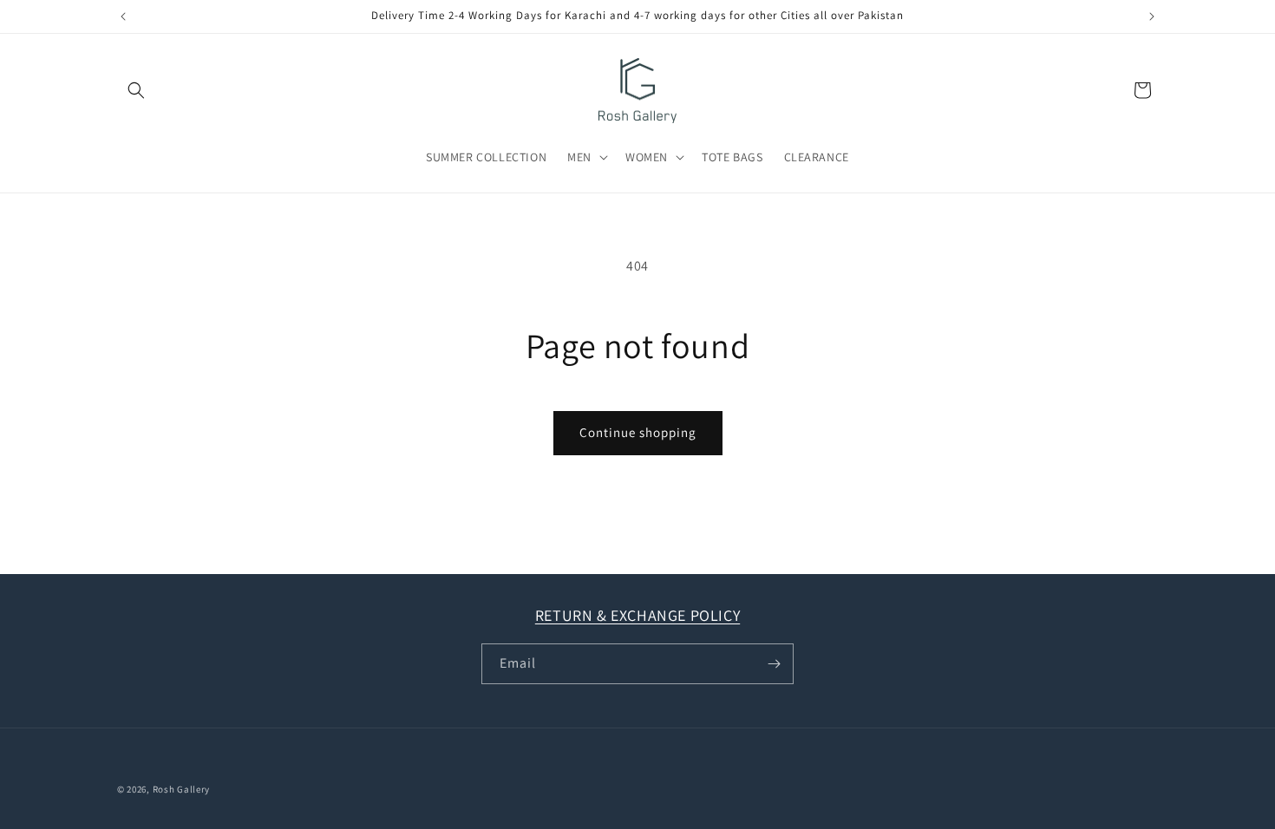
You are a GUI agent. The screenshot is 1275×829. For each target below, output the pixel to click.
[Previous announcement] (123, 16)
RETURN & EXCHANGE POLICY (637, 615)
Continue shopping (637, 432)
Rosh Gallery (181, 789)
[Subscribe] (774, 663)
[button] (136, 90)
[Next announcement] (1152, 16)
